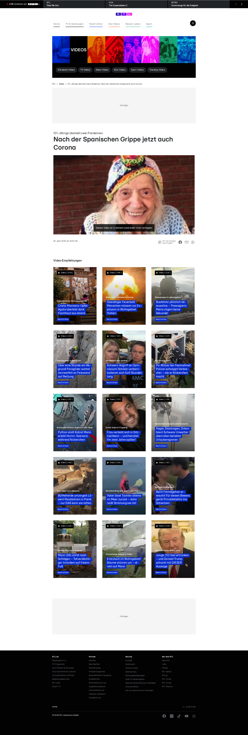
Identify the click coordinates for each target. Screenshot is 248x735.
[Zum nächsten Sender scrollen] (242, 4)
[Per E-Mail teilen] (186, 242)
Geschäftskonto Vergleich (100, 675)
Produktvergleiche (97, 672)
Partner (92, 657)
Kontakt (128, 660)
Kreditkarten (94, 679)
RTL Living (166, 683)
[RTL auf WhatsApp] (194, 716)
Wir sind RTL (167, 657)
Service (128, 657)
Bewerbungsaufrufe (60, 679)
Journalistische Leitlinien (63, 675)
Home (54, 707)
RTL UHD (56, 683)
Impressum (130, 664)
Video (61, 84)
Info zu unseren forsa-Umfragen (139, 690)
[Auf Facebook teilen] (180, 242)
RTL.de (55, 657)
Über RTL (166, 660)
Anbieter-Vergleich (97, 694)
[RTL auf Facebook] (164, 716)
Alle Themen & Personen (63, 668)
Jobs (164, 664)
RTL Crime (166, 679)
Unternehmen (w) (96, 690)
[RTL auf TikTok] (179, 716)
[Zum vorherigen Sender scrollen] (236, 4)
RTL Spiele (166, 672)
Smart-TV (56, 687)
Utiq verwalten (131, 687)
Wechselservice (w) (97, 683)
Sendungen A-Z (59, 660)
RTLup (164, 675)
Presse (165, 668)
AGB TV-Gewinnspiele (135, 679)
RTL (54, 84)
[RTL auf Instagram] (171, 716)
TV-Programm (58, 664)
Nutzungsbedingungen (135, 676)
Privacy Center (131, 668)
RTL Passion (167, 687)
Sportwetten (94, 664)
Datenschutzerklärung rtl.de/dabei (140, 683)
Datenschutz (130, 672)
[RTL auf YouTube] (186, 716)
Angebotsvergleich (97, 687)
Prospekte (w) (95, 698)
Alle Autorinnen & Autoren (64, 672)
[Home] (124, 14)
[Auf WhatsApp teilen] (193, 242)
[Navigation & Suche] (193, 23)
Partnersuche (95, 668)
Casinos (92, 660)
